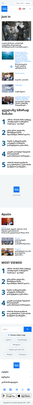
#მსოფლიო (16, 344)
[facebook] (4, 389)
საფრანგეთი (18, 85)
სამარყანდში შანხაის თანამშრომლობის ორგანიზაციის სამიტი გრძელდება (23, 242)
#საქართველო (22, 340)
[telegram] (16, 389)
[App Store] (24, 395)
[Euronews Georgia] (4, 9)
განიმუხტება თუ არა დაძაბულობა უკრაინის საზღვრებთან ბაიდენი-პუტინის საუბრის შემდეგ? (23, 253)
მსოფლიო (18, 249)
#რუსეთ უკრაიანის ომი (16, 349)
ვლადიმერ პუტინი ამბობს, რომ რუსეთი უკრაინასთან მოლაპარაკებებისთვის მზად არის (15, 231)
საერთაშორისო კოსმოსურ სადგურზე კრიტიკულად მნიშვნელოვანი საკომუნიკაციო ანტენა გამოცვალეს (14, 45)
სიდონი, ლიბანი (19, 73)
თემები (5, 372)
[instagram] (10, 389)
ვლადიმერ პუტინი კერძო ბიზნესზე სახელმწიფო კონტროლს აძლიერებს (22, 98)
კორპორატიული (9, 382)
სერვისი (5, 377)
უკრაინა (3, 227)
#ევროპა (9, 340)
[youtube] (28, 389)
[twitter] (22, 389)
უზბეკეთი (17, 238)
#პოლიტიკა (22, 354)
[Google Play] (9, 395)
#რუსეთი (9, 354)
